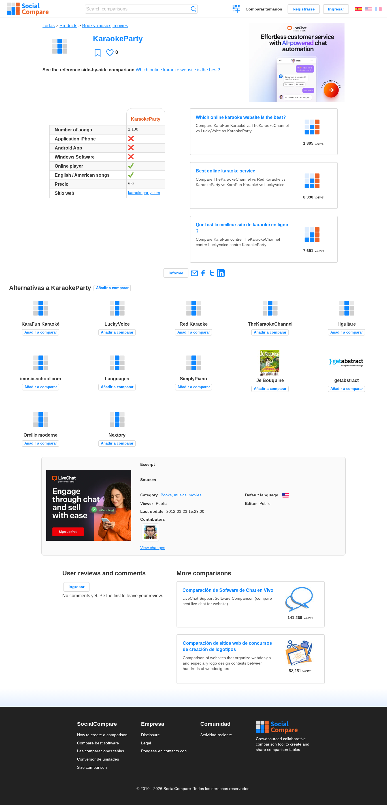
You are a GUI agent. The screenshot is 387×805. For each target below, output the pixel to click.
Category (149, 495)
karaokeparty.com (144, 192)
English (368, 9)
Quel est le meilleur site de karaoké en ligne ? (242, 227)
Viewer (146, 503)
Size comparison (92, 767)
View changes (152, 547)
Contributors (152, 519)
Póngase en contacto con (164, 751)
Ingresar (336, 9)
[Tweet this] (212, 273)
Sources (148, 479)
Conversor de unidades (98, 759)
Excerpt (147, 464)
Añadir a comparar (112, 288)
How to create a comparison (102, 735)
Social (283, 727)
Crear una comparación (236, 10)
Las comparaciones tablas (100, 751)
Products (68, 25)
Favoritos (97, 53)
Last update (151, 511)
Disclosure (150, 735)
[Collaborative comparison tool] (28, 9)
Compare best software (98, 743)
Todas (48, 25)
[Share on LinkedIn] (220, 273)
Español (358, 9)
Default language (261, 495)
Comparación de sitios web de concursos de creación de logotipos (227, 646)
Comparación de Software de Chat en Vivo (228, 590)
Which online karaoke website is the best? (178, 69)
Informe (176, 273)
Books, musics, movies (105, 25)
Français (378, 9)
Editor (251, 503)
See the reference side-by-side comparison (88, 69)
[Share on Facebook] (203, 273)
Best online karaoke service (225, 170)
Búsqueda (193, 9)
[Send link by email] (194, 273)
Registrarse (304, 9)
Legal (146, 743)
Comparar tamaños (264, 9)
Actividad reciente (216, 735)
